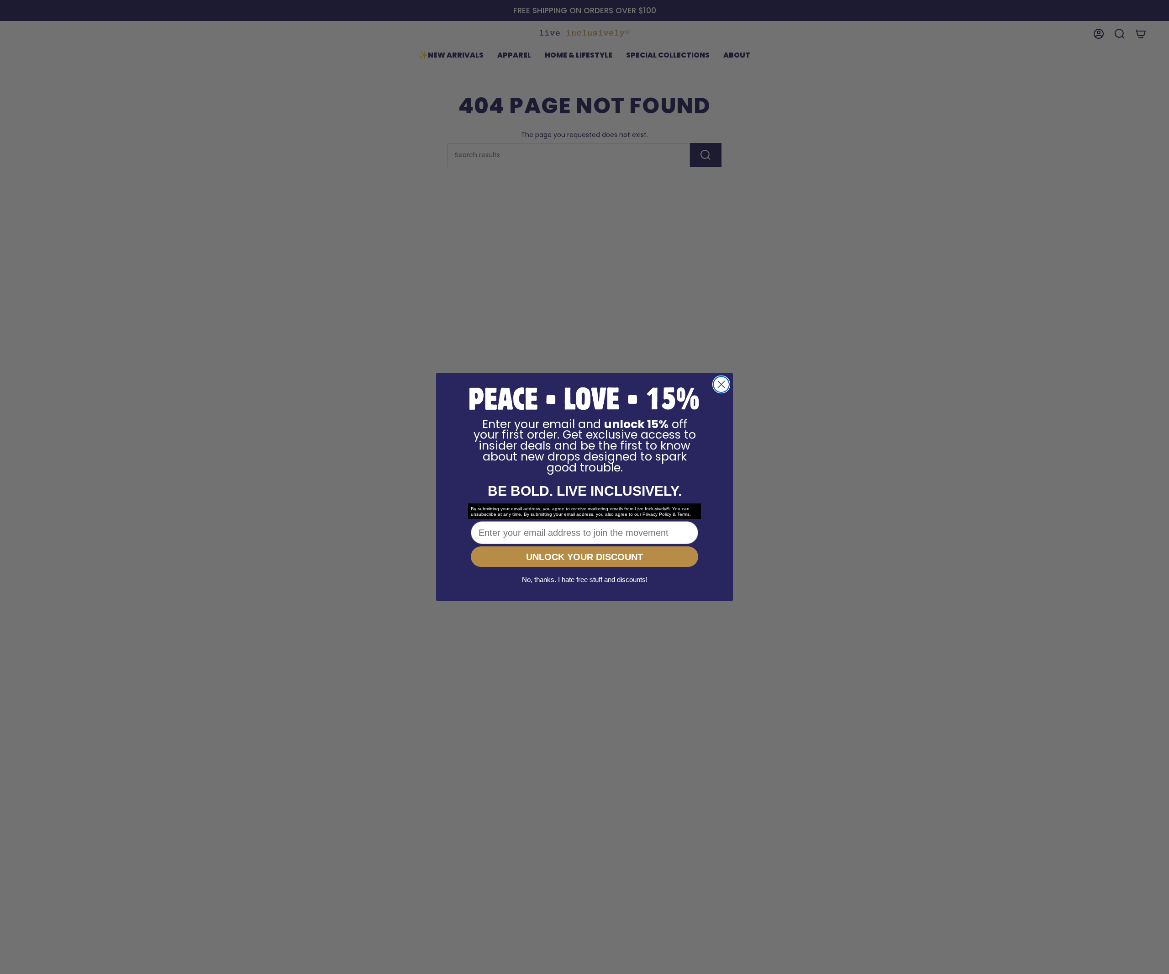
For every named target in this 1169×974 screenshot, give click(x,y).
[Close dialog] (721, 384)
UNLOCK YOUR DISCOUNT (584, 557)
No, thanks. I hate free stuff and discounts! (585, 579)
